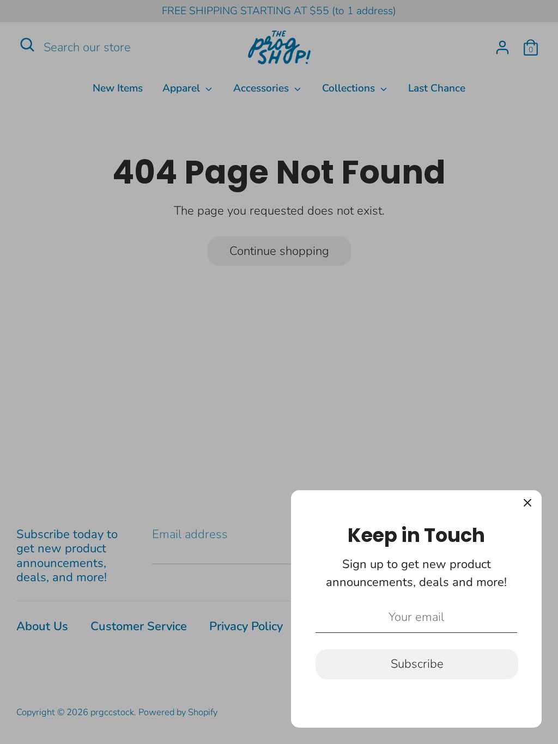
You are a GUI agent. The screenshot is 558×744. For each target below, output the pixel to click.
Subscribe (417, 664)
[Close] (527, 504)
